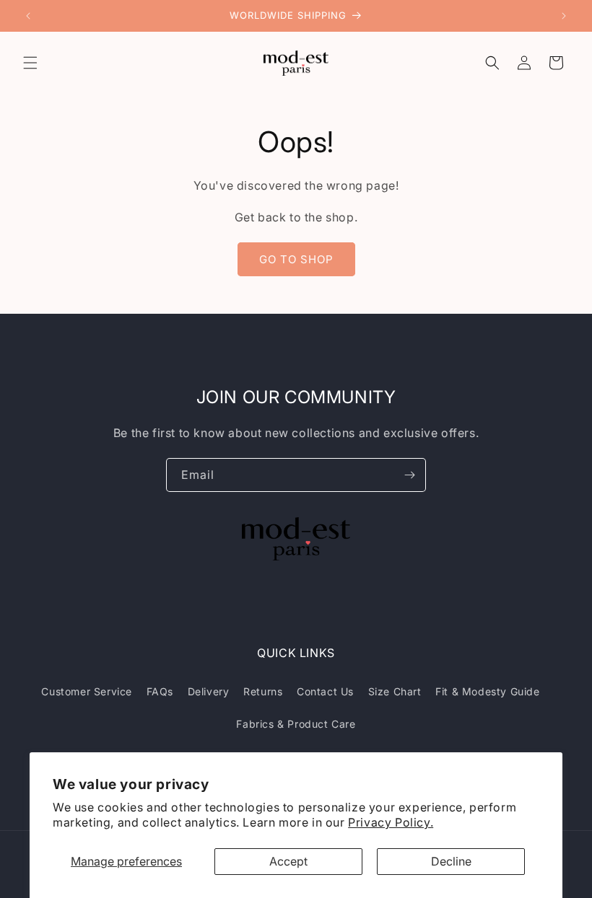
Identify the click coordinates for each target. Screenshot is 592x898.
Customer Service (86, 691)
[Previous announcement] (28, 16)
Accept (288, 861)
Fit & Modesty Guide (487, 691)
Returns (262, 691)
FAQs (160, 691)
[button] (30, 63)
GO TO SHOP (296, 259)
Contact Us (325, 691)
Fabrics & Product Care (295, 724)
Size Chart (395, 691)
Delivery (209, 691)
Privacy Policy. (390, 822)
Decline (451, 861)
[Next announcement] (564, 16)
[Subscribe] (409, 475)
